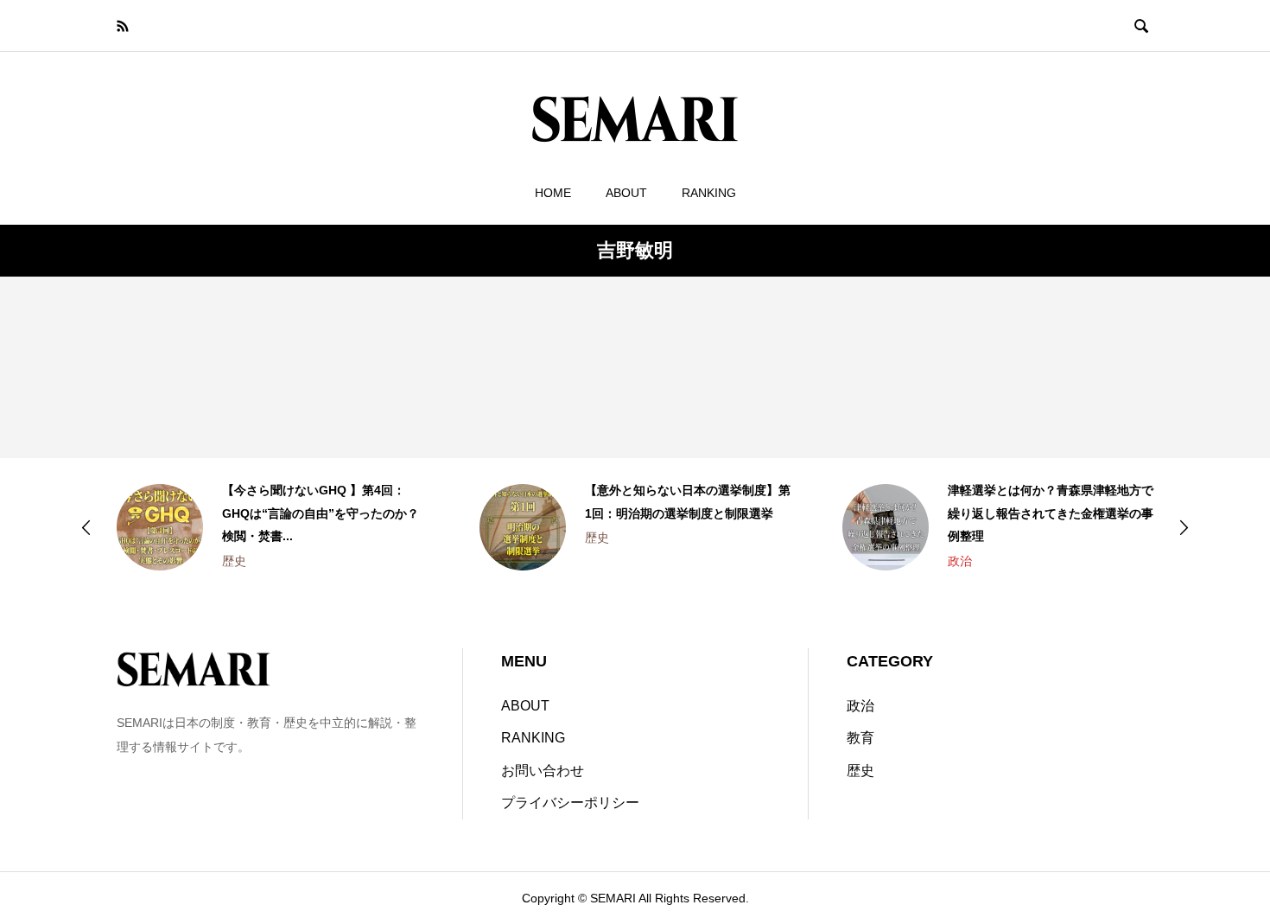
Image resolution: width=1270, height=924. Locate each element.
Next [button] (1183, 527)
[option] (272, 527)
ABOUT (626, 193)
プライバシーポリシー (570, 802)
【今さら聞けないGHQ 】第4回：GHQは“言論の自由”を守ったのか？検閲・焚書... (320, 513)
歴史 (234, 561)
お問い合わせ (542, 770)
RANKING (709, 193)
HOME (553, 193)
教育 (860, 737)
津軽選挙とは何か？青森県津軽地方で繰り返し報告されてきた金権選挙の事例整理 (1050, 513)
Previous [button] (86, 527)
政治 (960, 561)
